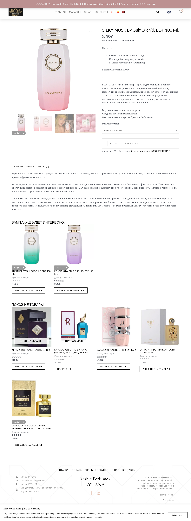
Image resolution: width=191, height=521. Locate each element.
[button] (157, 12)
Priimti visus (177, 515)
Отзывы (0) (43, 166)
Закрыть (150, 4)
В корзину (131, 143)
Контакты (101, 12)
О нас (87, 12)
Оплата (77, 470)
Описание (17, 166)
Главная (60, 12)
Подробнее (64, 369)
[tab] (17, 167)
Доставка (62, 470)
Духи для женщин (140, 151)
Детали (30, 166)
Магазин (75, 12)
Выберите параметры (28, 290)
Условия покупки (96, 470)
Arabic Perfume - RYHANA (95, 482)
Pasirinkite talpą (110, 123)
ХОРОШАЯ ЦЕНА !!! (160, 151)
